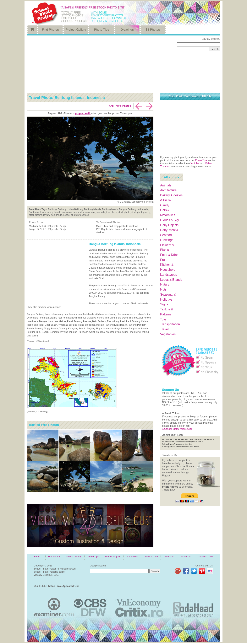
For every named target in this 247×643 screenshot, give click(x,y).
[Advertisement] (99, 64)
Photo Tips (201, 160)
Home (37, 556)
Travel (164, 329)
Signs (164, 304)
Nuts (163, 289)
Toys (163, 319)
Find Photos (54, 556)
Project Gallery (73, 556)
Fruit (163, 259)
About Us (186, 556)
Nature (164, 284)
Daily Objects (169, 225)
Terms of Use (151, 556)
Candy (164, 205)
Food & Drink (169, 254)
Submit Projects (113, 556)
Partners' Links (205, 556)
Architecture (168, 190)
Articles (195, 163)
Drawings (166, 240)
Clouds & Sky (169, 220)
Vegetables (168, 334)
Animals (165, 185)
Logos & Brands (171, 279)
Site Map (169, 556)
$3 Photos (132, 556)
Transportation (170, 324)
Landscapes (168, 274)
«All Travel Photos (120, 105)
